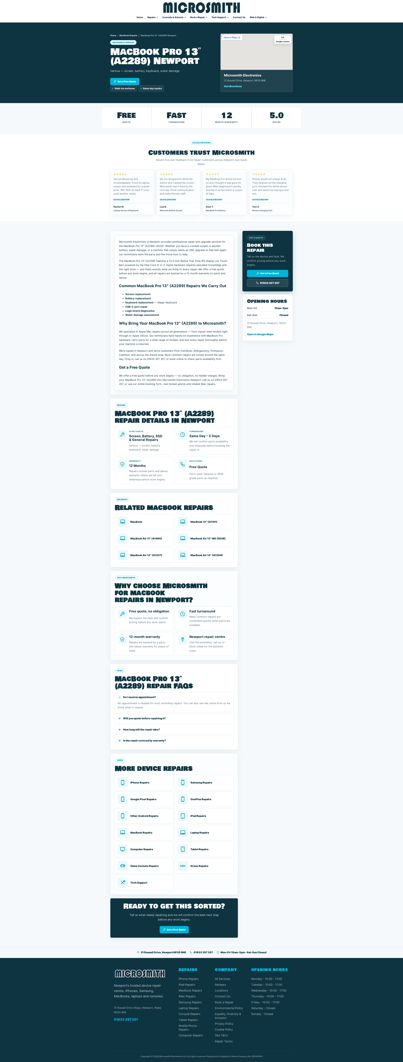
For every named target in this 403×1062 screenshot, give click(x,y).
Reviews (220, 984)
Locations (221, 990)
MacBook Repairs (128, 35)
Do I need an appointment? (139, 697)
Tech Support (219, 17)
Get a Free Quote (126, 81)
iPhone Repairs (189, 978)
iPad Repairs (187, 984)
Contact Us (239, 17)
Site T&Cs (221, 1035)
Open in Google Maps (260, 334)
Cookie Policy (224, 1029)
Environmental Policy (229, 1008)
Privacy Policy (224, 1023)
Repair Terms (224, 1041)
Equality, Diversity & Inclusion (228, 1015)
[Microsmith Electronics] (202, 8)
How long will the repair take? (141, 729)
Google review (122, 199)
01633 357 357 (203, 952)
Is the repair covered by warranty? (144, 740)
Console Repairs (189, 1014)
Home (140, 17)
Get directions (233, 86)
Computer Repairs (191, 1035)
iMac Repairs (187, 996)
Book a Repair (197, 17)
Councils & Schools (172, 17)
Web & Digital (257, 17)
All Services (222, 978)
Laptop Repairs (189, 1008)
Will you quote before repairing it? (144, 718)
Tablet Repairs (188, 1020)
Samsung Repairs (190, 1002)
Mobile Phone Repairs (188, 1027)
